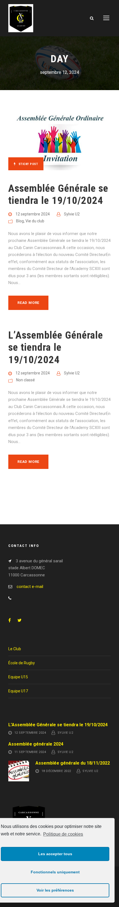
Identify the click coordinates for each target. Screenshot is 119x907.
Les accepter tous (55, 854)
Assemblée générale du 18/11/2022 (72, 763)
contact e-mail (30, 586)
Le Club (14, 649)
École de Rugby (21, 663)
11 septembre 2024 (30, 752)
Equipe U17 (18, 691)
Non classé (25, 380)
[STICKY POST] (59, 138)
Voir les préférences (55, 890)
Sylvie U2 (72, 214)
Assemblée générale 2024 (35, 744)
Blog (20, 221)
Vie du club (34, 221)
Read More (28, 303)
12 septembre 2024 (32, 214)
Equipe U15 (18, 677)
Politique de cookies (63, 834)
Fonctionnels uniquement (55, 872)
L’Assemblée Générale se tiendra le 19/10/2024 (55, 347)
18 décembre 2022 (56, 771)
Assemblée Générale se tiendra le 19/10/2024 (58, 194)
